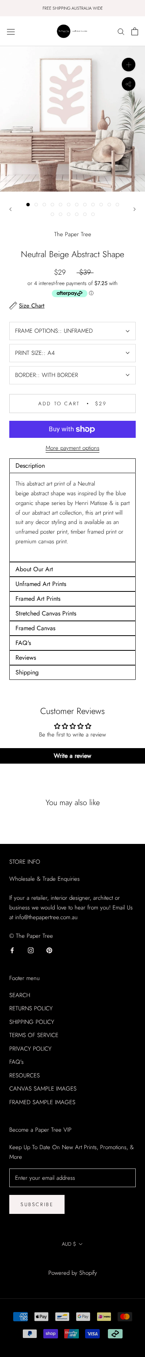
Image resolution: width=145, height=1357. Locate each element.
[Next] (134, 209)
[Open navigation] (11, 31)
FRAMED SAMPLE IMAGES (42, 1102)
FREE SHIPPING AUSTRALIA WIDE (73, 8)
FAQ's (16, 1062)
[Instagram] (31, 950)
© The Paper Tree (72, 1261)
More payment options (72, 448)
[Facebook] (12, 950)
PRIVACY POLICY (30, 1048)
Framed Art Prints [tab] (37, 598)
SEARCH (19, 995)
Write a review (72, 755)
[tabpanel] (72, 517)
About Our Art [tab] (34, 569)
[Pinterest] (49, 950)
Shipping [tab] (27, 672)
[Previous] (10, 209)
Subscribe (36, 1204)
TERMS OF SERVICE (33, 1035)
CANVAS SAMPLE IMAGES (43, 1088)
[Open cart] (134, 31)
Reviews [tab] (25, 657)
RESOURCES (24, 1075)
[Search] (121, 31)
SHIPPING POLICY (31, 1022)
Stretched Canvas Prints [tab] (45, 613)
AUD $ (69, 1244)
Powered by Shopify (72, 1273)
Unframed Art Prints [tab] (40, 583)
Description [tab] (30, 465)
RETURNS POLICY (31, 1008)
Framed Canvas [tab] (35, 628)
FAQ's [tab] (23, 642)
